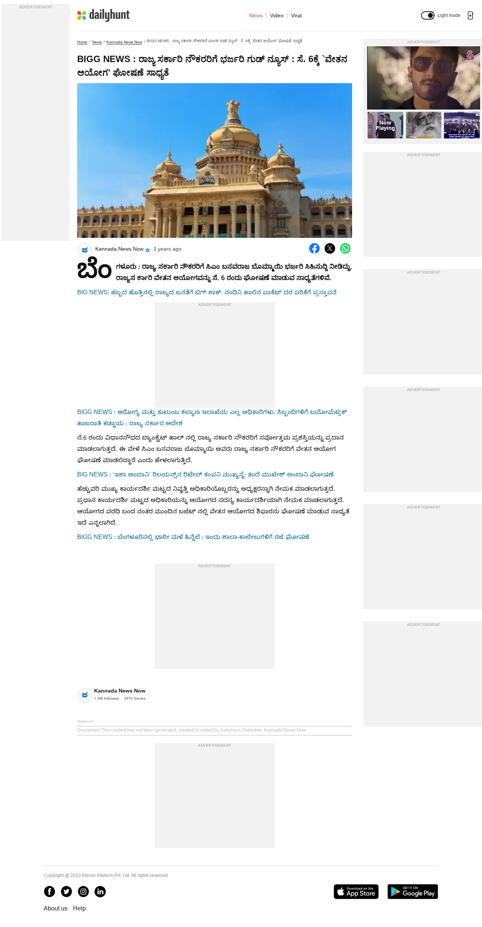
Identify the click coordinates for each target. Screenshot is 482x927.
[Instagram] (83, 891)
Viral (296, 15)
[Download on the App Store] (356, 891)
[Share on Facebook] (314, 248)
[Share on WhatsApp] (345, 248)
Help (79, 908)
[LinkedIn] (100, 891)
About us (55, 908)
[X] (66, 891)
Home (82, 42)
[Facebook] (49, 891)
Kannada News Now (124, 42)
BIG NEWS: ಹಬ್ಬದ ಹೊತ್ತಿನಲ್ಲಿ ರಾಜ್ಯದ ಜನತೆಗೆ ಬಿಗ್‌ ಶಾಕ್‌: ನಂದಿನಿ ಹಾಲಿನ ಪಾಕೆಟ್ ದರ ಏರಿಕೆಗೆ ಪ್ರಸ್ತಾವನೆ (207, 293)
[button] (428, 15)
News (255, 15)
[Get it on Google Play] (412, 891)
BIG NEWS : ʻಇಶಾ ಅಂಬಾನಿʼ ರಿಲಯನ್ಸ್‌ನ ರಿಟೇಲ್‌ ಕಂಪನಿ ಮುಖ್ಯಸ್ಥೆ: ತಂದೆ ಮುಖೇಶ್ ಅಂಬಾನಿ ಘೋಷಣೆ (205, 476)
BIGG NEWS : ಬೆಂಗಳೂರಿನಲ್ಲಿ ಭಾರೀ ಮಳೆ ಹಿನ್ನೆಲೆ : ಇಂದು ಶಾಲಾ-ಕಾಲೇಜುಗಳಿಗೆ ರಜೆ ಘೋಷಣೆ (193, 538)
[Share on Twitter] (330, 248)
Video (277, 15)
